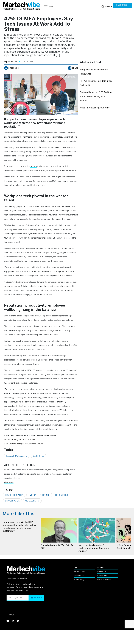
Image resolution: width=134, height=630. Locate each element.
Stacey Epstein (12, 501)
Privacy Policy (79, 579)
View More (8, 482)
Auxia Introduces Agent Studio (95, 107)
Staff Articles (38, 456)
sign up (38, 598)
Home (76, 568)
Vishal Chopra (32, 501)
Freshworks (61, 495)
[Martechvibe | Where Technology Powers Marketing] (22, 6)
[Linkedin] (14, 620)
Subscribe (121, 5)
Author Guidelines (104, 579)
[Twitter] (9, 620)
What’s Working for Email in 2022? (19, 439)
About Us (100, 568)
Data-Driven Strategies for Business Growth (23, 443)
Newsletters (102, 576)
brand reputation (14, 495)
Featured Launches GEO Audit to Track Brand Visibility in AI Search (95, 96)
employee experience (39, 495)
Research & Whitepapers (16, 456)
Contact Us (101, 572)
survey (33, 166)
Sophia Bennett (11, 61)
